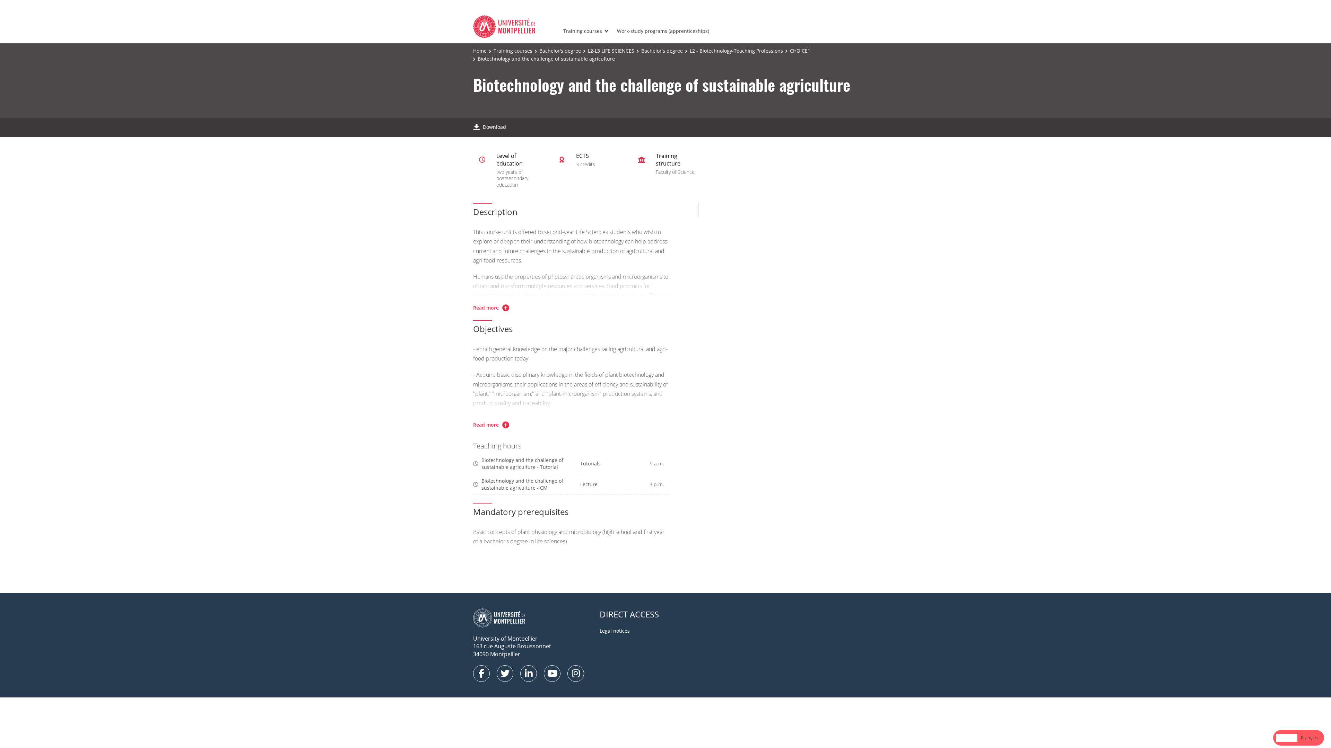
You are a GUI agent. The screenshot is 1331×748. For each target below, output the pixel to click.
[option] (1309, 738)
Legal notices (615, 630)
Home (480, 50)
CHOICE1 (800, 50)
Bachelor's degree (560, 50)
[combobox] (1286, 738)
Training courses (582, 31)
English (1286, 737)
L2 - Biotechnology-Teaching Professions (736, 50)
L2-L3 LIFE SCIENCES (611, 50)
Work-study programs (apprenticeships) (663, 31)
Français (1309, 737)
